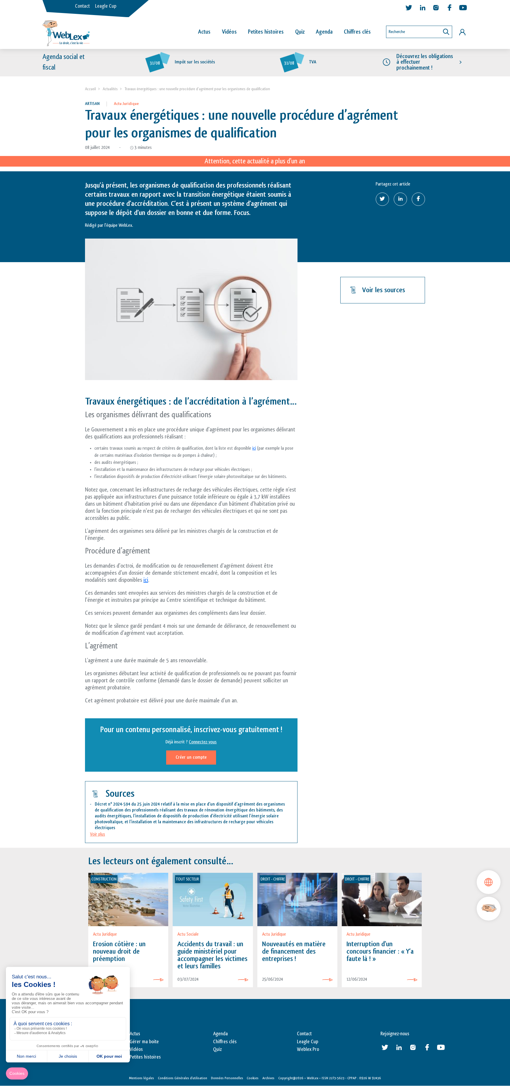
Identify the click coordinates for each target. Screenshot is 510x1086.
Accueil (90, 89)
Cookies (253, 1078)
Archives (268, 1078)
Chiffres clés (357, 31)
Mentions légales (141, 1078)
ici (254, 448)
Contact (82, 6)
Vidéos (229, 31)
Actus (204, 31)
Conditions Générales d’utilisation (182, 1078)
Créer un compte (191, 757)
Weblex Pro (308, 1049)
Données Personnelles (227, 1078)
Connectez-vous (203, 742)
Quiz (300, 31)
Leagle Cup (105, 6)
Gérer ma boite (144, 1041)
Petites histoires (266, 31)
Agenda (324, 31)
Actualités (110, 89)
